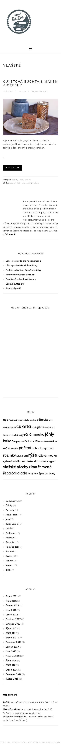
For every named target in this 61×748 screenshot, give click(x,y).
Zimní (8, 570)
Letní (21, 180)
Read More (13, 167)
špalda (43, 473)
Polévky (10, 537)
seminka (27, 461)
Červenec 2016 (14, 674)
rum (25, 455)
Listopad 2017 (13, 624)
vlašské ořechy (15, 467)
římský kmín (33, 474)
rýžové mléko (12, 461)
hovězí (51, 427)
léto (37, 441)
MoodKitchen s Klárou (30, 21)
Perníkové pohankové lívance (21, 279)
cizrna (13, 427)
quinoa (48, 448)
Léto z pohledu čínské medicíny (22, 265)
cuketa (11, 183)
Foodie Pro (26, 742)
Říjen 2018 (11, 601)
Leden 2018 (12, 614)
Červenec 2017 (14, 642)
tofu (45, 461)
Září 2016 (11, 665)
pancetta (14, 448)
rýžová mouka (47, 455)
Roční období (12, 547)
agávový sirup (16, 420)
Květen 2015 (12, 679)
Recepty (10, 542)
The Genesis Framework (48, 742)
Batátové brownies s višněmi (20, 274)
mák (23, 183)
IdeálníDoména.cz (12, 709)
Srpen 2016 (12, 669)
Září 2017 (11, 633)
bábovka (42, 419)
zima (33, 467)
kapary (17, 441)
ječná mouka (33, 434)
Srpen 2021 (12, 596)
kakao (8, 441)
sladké (38, 461)
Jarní (8, 519)
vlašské (35, 183)
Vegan (9, 565)
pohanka (38, 448)
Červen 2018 (12, 605)
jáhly (49, 434)
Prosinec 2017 (13, 619)
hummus (6, 435)
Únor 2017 (11, 651)
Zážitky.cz (8, 702)
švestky (52, 474)
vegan (51, 461)
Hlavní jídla (11, 514)
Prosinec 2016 (13, 656)
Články (9, 505)
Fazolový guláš (13, 288)
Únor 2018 (11, 610)
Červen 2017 (12, 647)
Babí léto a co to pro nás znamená (23, 261)
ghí (39, 427)
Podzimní (10, 533)
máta (6, 448)
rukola (19, 456)
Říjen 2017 (11, 628)
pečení (25, 447)
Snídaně (10, 551)
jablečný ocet (16, 435)
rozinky (9, 455)
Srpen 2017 (12, 637)
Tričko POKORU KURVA (15, 716)
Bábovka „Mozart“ (15, 284)
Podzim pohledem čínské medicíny (23, 270)
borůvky (26, 420)
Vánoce (9, 560)
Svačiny (28, 180)
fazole (34, 427)
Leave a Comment (40, 91)
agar (6, 419)
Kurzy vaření (12, 524)
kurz (31, 441)
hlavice (45, 427)
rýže (32, 455)
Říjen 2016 (11, 660)
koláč (17, 183)
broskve (33, 420)
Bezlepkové (12, 501)
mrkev (53, 441)
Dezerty (14, 180)
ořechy (28, 183)
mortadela (45, 441)
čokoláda (19, 473)
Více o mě (10, 234)
